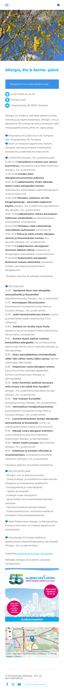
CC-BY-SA (52, 653)
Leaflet (9, 653)
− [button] (10, 637)
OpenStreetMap (29, 653)
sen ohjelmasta (44, 553)
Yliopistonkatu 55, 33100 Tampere (29, 105)
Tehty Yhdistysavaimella (35, 684)
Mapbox (18, 656)
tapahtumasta (25, 553)
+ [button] (10, 631)
